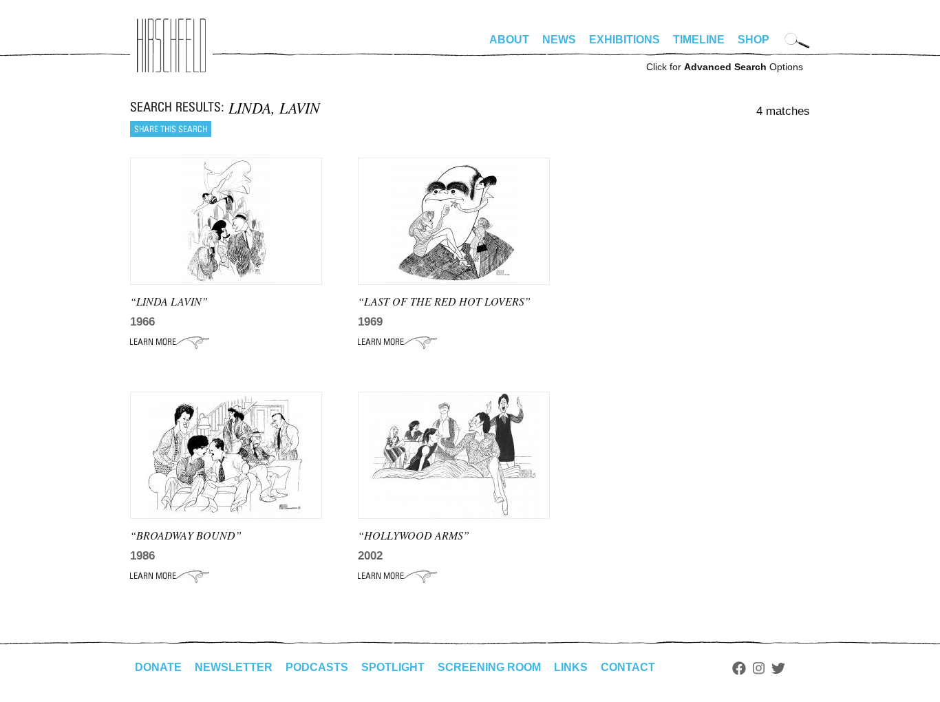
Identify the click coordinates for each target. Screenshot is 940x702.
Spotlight (393, 667)
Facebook (739, 668)
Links (571, 667)
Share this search (170, 129)
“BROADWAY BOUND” (186, 535)
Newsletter (234, 667)
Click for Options (724, 66)
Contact (628, 667)
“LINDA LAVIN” (169, 301)
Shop (753, 39)
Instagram (759, 668)
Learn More (169, 342)
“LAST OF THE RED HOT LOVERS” (444, 301)
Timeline (699, 39)
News (559, 39)
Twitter (778, 668)
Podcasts (317, 667)
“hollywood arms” (413, 535)
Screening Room (489, 667)
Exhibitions (624, 39)
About (509, 39)
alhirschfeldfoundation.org (171, 45)
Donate (158, 667)
